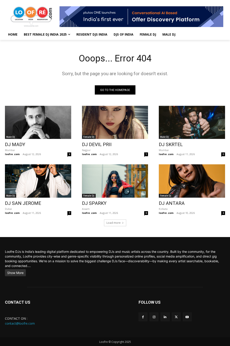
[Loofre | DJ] (31, 17)
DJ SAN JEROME (23, 203)
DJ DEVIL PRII (97, 144)
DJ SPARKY (94, 203)
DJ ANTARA (172, 203)
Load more (113, 223)
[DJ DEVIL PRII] (115, 122)
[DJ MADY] (38, 122)
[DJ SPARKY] (115, 180)
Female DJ (88, 136)
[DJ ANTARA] (192, 180)
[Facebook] (143, 316)
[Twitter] (176, 316)
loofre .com (12, 154)
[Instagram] (154, 316)
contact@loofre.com (20, 323)
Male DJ (10, 136)
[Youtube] (187, 316)
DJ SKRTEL (171, 144)
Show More (15, 273)
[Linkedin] (165, 316)
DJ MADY (15, 144)
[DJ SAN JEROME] (38, 180)
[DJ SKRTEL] (192, 122)
